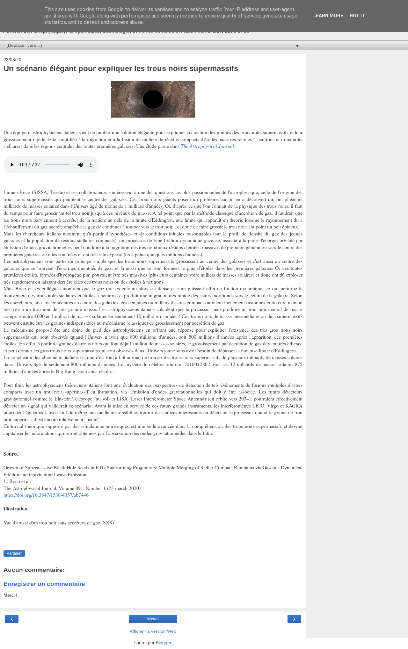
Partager (14, 553)
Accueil (153, 619)
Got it (357, 15)
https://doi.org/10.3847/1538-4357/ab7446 (46, 494)
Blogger (163, 642)
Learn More (328, 15)
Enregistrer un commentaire (44, 583)
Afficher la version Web (153, 631)
